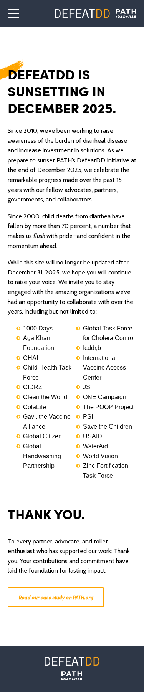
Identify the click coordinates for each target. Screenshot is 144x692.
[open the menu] (13, 13)
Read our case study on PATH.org (55, 597)
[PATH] (71, 675)
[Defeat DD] (82, 13)
